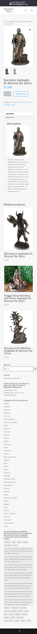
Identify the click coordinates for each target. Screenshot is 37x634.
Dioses (6, 425)
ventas (29, 621)
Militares (7, 473)
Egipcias (6, 429)
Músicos (6, 488)
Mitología (7, 476)
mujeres (24, 614)
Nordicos (7, 492)
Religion (6, 504)
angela (19, 542)
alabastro (7, 542)
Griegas (6, 441)
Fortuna (6, 438)
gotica (26, 611)
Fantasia (6, 435)
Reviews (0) (10, 117)
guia (6, 614)
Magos (6, 469)
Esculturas (22, 102)
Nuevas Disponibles (10, 498)
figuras (21, 611)
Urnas (6, 526)
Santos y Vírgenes (10, 514)
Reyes (6, 507)
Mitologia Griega (14, 21)
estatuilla (14, 611)
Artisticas (15, 102)
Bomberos (7, 413)
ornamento (20, 617)
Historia (29, 102)
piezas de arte (9, 621)
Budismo (7, 416)
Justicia (6, 466)
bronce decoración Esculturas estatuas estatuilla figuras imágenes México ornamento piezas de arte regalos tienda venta (18, 551)
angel (13, 542)
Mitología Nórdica (10, 482)
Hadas (6, 447)
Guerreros (7, 444)
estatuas (7, 611)
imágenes (17, 614)
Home (6, 21)
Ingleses (6, 460)
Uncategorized (9, 523)
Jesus (5, 463)
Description (10, 114)
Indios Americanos (10, 457)
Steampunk (8, 520)
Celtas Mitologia (9, 419)
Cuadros (7, 608)
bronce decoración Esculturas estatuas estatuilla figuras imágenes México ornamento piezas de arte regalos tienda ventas (18, 559)
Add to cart (21, 93)
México (7, 617)
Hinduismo (7, 451)
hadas (11, 614)
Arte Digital (8, 545)
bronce (15, 545)
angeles (25, 542)
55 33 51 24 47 (19, 2)
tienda (23, 621)
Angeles (6, 403)
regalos (17, 621)
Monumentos (8, 485)
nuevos (13, 617)
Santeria (6, 510)
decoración (14, 608)
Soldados (7, 517)
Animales (7, 407)
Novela (6, 495)
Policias (6, 501)
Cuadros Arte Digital (11, 422)
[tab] (18, 114)
